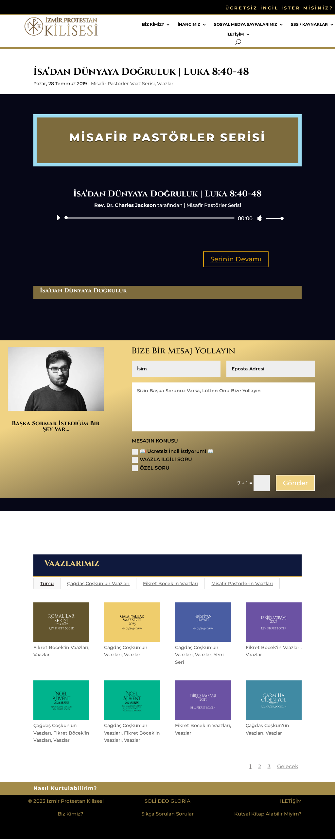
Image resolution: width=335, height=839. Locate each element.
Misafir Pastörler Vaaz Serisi (123, 83)
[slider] (273, 218)
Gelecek (287, 766)
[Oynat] (58, 217)
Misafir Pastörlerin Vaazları (242, 583)
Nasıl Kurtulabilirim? (65, 788)
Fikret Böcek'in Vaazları (170, 583)
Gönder (295, 483)
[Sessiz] (260, 218)
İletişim (235, 34)
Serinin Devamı (235, 259)
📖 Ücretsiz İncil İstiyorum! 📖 (177, 451)
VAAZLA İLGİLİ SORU (166, 459)
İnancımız (189, 24)
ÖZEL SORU (154, 468)
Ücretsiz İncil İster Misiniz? (279, 8)
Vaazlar (165, 83)
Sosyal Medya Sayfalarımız (245, 24)
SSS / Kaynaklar (309, 24)
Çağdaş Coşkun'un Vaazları (98, 583)
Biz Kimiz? (153, 24)
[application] (167, 218)
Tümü (47, 583)
